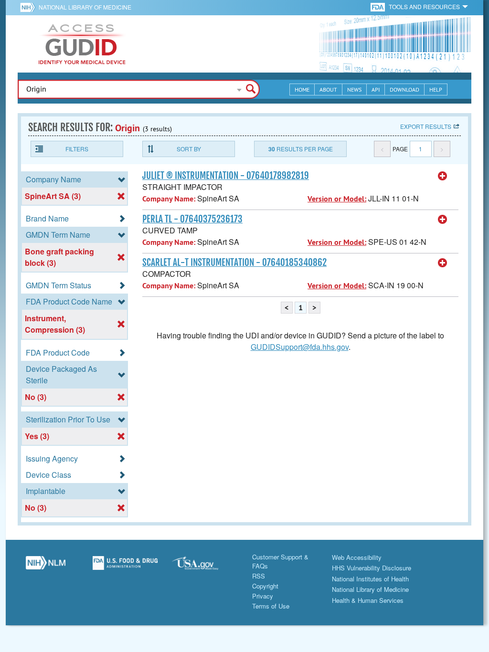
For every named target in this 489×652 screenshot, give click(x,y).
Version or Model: (337, 199)
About (328, 89)
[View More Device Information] (442, 176)
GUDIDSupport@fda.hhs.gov (300, 346)
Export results (425, 126)
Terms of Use (270, 605)
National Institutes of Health (370, 578)
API (376, 89)
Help (435, 89)
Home (302, 89)
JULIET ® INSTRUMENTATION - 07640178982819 (225, 175)
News (354, 89)
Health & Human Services (368, 600)
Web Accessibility (357, 557)
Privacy (262, 595)
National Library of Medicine (85, 7)
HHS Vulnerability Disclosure (371, 567)
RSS (258, 575)
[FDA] (378, 6)
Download (404, 89)
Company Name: (168, 199)
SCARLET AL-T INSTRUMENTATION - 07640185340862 (234, 262)
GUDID (82, 44)
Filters (76, 149)
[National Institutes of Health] (29, 7)
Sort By (189, 149)
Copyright (265, 585)
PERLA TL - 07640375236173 (192, 219)
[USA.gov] (204, 566)
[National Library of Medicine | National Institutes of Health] (45, 566)
